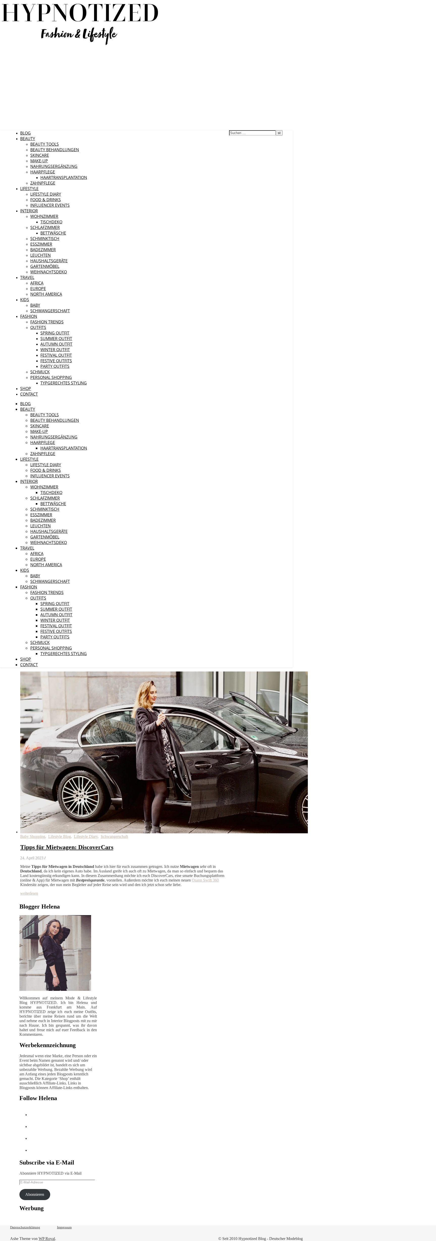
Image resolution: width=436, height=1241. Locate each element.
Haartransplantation (63, 177)
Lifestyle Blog (59, 836)
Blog (25, 133)
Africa (36, 283)
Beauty (27, 138)
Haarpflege (42, 172)
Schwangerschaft (50, 311)
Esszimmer (41, 244)
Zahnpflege (42, 183)
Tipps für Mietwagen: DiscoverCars (66, 847)
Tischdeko (51, 222)
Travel (27, 277)
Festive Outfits (56, 361)
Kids (24, 299)
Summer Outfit (56, 338)
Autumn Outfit (56, 344)
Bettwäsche (53, 233)
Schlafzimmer (45, 227)
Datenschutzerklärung (25, 1227)
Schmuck (40, 372)
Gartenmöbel (44, 266)
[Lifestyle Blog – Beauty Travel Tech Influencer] (80, 45)
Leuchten (40, 255)
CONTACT (29, 394)
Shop (25, 388)
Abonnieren (34, 1194)
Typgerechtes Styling (63, 383)
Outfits (38, 327)
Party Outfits (54, 366)
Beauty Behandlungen (54, 149)
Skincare (39, 155)
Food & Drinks (45, 199)
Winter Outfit (55, 349)
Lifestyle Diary (45, 194)
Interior (29, 211)
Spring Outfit (54, 333)
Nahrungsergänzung (53, 166)
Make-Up (39, 161)
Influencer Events (50, 205)
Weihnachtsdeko (48, 272)
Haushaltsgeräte (49, 261)
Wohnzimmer (44, 216)
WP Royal (47, 1238)
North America (46, 294)
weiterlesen (29, 893)
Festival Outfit (56, 355)
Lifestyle (29, 188)
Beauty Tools (44, 144)
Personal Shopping (51, 377)
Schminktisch (44, 238)
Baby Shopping (32, 836)
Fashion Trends (47, 322)
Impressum (64, 1227)
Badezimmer (43, 249)
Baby (35, 305)
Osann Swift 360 (205, 880)
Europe (38, 288)
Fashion (28, 316)
